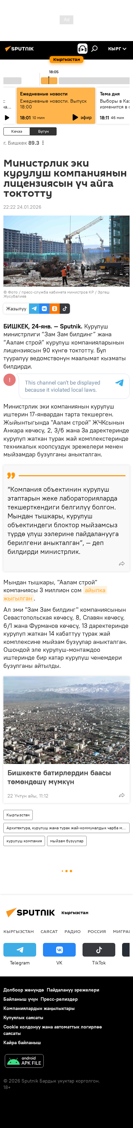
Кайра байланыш (22, 1042)
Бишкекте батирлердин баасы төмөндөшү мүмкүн (59, 777)
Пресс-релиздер (59, 999)
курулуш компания (24, 840)
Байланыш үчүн (20, 999)
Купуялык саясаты (23, 1017)
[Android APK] (24, 1061)
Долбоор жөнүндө (23, 990)
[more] (122, 563)
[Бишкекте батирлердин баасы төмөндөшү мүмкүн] (66, 720)
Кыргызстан (18, 814)
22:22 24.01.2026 (22, 207)
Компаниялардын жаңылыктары (39, 1008)
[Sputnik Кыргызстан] (20, 51)
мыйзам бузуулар (67, 840)
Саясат (49, 931)
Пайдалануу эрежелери (73, 990)
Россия (97, 931)
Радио (72, 931)
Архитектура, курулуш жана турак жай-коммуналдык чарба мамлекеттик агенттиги (67, 827)
